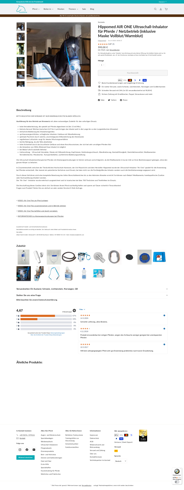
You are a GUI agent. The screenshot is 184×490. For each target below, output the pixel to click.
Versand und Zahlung (97, 450)
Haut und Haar (46, 461)
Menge (101, 60)
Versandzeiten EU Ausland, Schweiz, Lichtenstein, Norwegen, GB (47, 289)
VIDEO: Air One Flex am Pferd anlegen (33, 200)
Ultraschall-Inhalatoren (49, 445)
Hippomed (102, 40)
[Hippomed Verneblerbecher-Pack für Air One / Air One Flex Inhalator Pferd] (39, 257)
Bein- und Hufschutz (48, 454)
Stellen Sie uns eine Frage (28, 295)
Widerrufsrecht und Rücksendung (97, 446)
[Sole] (84, 273)
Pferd (35, 9)
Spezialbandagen (47, 438)
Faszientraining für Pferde (50, 471)
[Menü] (180, 469)
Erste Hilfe (45, 464)
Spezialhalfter (46, 467)
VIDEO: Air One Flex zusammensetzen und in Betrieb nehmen (42, 206)
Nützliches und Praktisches (51, 474)
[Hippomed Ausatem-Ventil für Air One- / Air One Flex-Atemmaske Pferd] (144, 257)
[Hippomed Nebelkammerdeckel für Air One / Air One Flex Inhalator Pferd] (99, 257)
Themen (72, 9)
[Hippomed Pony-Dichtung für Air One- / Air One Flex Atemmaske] (39, 273)
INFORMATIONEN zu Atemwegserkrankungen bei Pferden (41, 216)
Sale (84, 9)
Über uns (93, 454)
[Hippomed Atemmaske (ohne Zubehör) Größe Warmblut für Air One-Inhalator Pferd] (54, 257)
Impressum (94, 435)
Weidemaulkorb (46, 441)
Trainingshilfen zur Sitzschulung (72, 439)
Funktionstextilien (72, 447)
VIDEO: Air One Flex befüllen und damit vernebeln (38, 211)
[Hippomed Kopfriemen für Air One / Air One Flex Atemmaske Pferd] (54, 273)
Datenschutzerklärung (47, 300)
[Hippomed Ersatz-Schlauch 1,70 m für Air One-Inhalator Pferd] (69, 257)
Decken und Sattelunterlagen (51, 458)
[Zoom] (59, 54)
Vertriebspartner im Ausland (100, 460)
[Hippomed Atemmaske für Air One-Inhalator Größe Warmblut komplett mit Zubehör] (84, 257)
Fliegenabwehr (46, 448)
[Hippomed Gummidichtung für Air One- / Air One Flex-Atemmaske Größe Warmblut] (114, 257)
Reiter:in (48, 9)
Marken (61, 9)
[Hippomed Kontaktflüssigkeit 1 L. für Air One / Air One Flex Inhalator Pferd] (23, 257)
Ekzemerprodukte (47, 451)
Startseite (101, 22)
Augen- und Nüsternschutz (50, 435)
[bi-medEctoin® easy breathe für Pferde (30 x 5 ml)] (99, 273)
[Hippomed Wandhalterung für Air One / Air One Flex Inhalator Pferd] (159, 257)
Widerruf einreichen (25, 457)
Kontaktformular (96, 457)
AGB (91, 441)
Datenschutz (94, 438)
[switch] (177, 482)
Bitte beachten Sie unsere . (37, 300)
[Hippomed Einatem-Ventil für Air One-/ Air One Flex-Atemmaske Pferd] (129, 257)
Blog (92, 9)
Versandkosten (114, 50)
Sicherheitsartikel (71, 444)
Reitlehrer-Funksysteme (74, 435)
